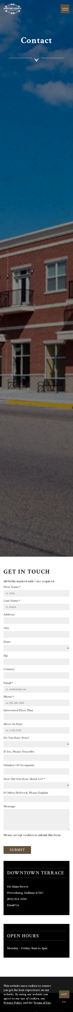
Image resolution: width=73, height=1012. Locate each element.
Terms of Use (42, 1002)
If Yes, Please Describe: (19, 751)
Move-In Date (13, 724)
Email (7, 683)
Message (10, 806)
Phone (8, 696)
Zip (6, 655)
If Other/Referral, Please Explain (26, 792)
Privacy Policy (13, 1002)
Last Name (11, 600)
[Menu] (65, 8)
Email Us (13, 905)
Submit (17, 849)
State (7, 641)
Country (9, 669)
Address (9, 614)
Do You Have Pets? (16, 737)
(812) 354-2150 (17, 899)
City (6, 628)
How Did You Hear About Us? (23, 779)
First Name (11, 587)
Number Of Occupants (19, 765)
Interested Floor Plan (18, 710)
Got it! (64, 995)
